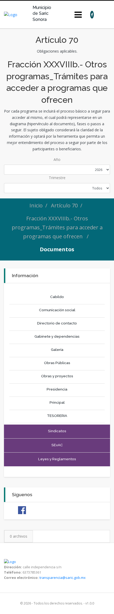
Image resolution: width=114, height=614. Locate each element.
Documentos (57, 249)
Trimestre (57, 177)
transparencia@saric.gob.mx (63, 577)
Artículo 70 (64, 205)
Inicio (36, 205)
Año (57, 159)
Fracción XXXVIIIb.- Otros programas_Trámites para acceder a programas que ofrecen (57, 227)
